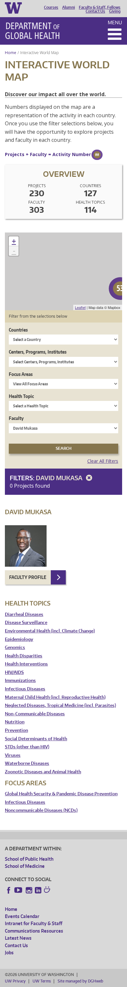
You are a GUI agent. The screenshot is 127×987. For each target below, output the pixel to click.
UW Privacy (15, 981)
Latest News (18, 938)
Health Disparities (23, 655)
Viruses (13, 755)
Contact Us (95, 11)
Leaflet (80, 307)
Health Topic (21, 396)
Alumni (68, 7)
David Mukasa (60, 478)
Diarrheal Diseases (24, 614)
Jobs (9, 952)
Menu (115, 22)
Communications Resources (34, 931)
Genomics (15, 647)
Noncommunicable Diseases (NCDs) (41, 810)
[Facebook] (9, 890)
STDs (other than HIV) (27, 746)
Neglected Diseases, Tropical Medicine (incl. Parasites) (60, 705)
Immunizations (20, 680)
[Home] (32, 31)
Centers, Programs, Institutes (37, 352)
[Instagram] (29, 890)
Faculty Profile (27, 577)
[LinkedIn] (38, 890)
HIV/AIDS (14, 672)
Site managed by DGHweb (80, 981)
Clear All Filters (102, 461)
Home (10, 52)
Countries (18, 330)
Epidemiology (19, 639)
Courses (51, 7)
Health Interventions (26, 664)
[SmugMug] (48, 890)
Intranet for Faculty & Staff (33, 923)
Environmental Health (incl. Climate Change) (50, 631)
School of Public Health (29, 859)
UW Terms (42, 981)
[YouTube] (19, 890)
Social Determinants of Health (36, 738)
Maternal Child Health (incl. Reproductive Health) (55, 697)
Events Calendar (22, 916)
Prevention (16, 730)
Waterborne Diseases (27, 763)
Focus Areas (21, 374)
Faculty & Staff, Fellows (99, 7)
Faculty (16, 418)
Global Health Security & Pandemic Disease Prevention (61, 793)
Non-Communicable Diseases (35, 713)
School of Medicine (25, 866)
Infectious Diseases (25, 688)
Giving (114, 11)
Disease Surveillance (26, 622)
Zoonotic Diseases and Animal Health (43, 771)
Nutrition (14, 722)
